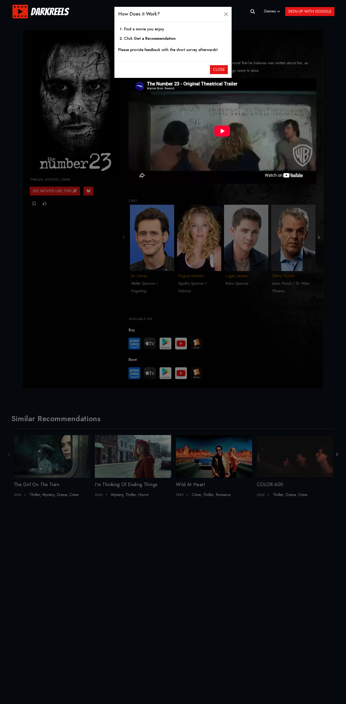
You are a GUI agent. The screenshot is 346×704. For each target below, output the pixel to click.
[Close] (226, 14)
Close (219, 69)
